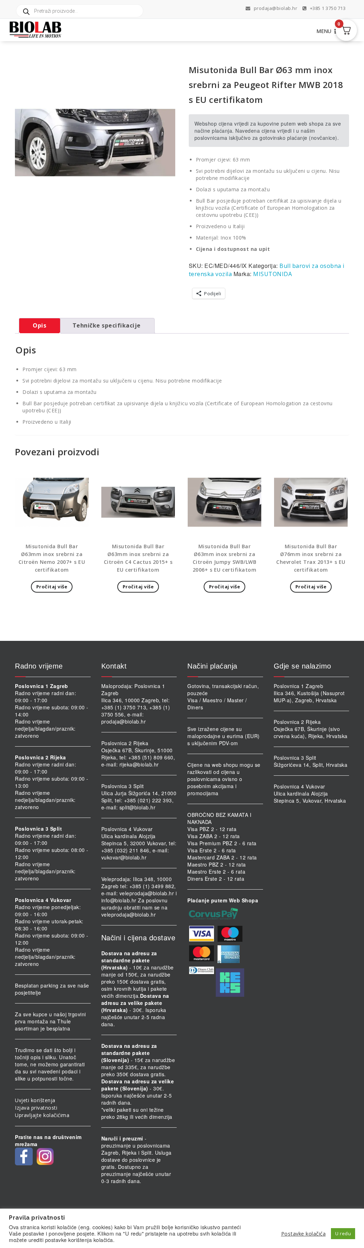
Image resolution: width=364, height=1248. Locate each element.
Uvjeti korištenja (35, 1100)
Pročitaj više (52, 586)
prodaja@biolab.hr (276, 8)
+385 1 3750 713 (327, 8)
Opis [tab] (39, 325)
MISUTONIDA (272, 274)
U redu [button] (343, 1233)
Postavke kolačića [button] (303, 1233)
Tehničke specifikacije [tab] (107, 325)
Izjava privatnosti (36, 1107)
